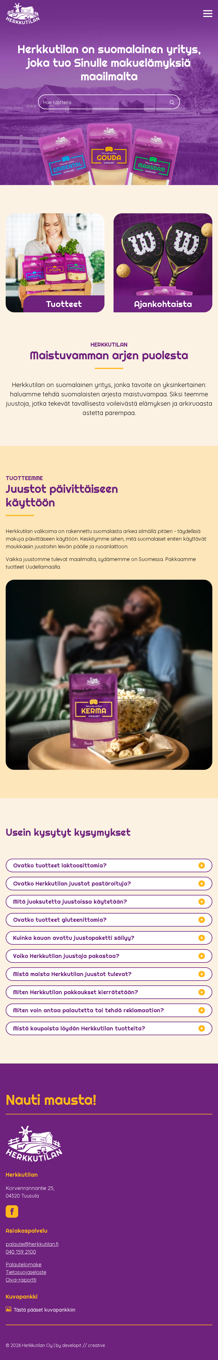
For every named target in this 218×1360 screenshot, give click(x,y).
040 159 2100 (21, 1252)
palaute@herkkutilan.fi (32, 1244)
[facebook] (12, 1211)
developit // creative (83, 1345)
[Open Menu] (207, 13)
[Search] (172, 102)
